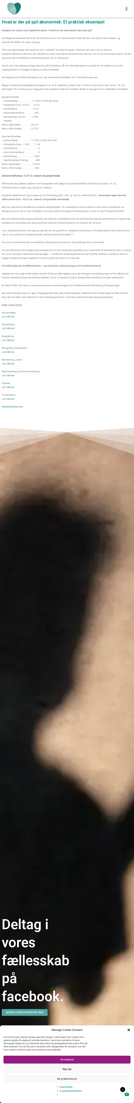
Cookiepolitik (66, 1086)
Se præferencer (67, 1078)
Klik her (10, 316)
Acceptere (67, 1059)
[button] (129, 1030)
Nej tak (67, 1069)
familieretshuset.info (12, 406)
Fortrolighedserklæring (71, 1090)
